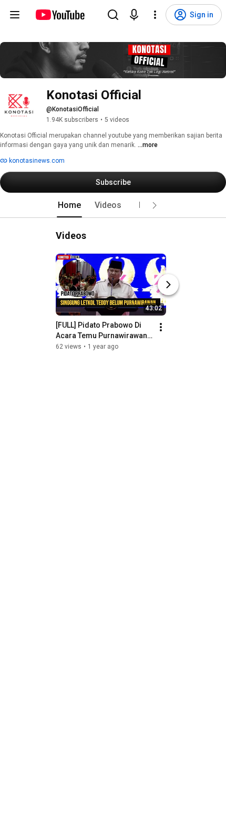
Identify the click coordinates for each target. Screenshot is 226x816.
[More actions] (160, 327)
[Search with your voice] (134, 14)
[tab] (69, 205)
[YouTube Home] (59, 14)
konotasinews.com (36, 160)
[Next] (168, 284)
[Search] (113, 14)
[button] (154, 205)
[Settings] (155, 14)
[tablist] (113, 205)
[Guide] (14, 14)
